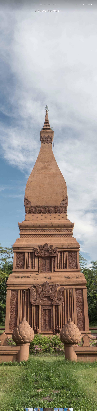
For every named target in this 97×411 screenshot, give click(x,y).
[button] (77, 5)
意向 (45, 4)
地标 (49, 4)
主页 (41, 4)
